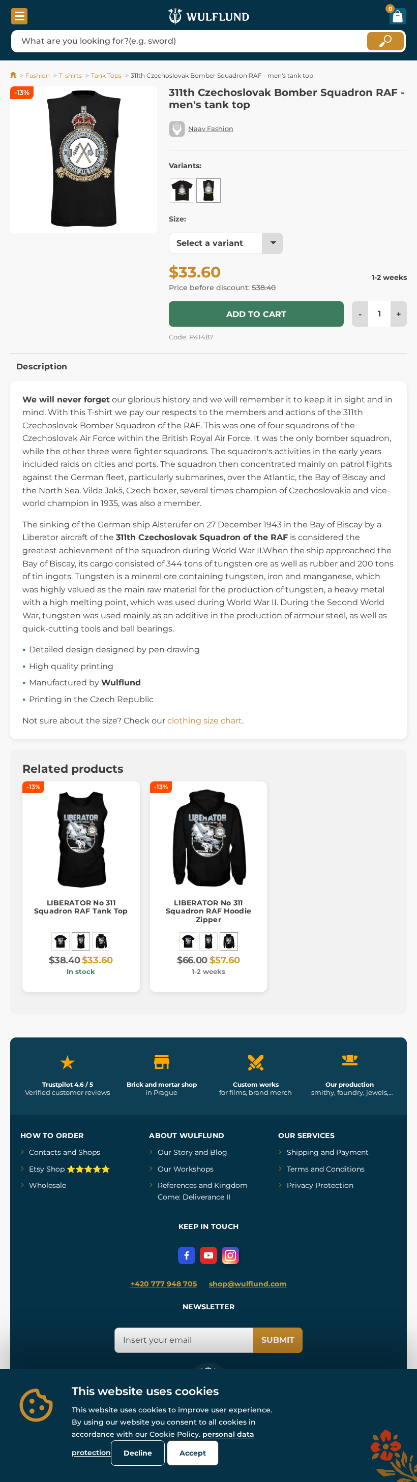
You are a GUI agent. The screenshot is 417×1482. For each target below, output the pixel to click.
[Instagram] (230, 1255)
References (177, 1185)
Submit (277, 1340)
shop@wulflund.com (248, 1283)
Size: (177, 219)
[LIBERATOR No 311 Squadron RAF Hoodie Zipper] (101, 941)
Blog (218, 1152)
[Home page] (14, 75)
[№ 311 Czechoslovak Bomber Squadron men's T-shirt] (182, 190)
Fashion (37, 75)
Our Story (175, 1152)
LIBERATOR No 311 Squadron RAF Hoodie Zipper (208, 911)
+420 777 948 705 (164, 1283)
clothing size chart (204, 721)
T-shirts (70, 75)
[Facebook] (186, 1255)
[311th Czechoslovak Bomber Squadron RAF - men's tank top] (208, 190)
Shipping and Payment (328, 1152)
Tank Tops (106, 75)
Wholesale (47, 1185)
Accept (193, 1453)
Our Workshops (186, 1169)
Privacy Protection (320, 1185)
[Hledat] (385, 41)
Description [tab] (42, 366)
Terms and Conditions (326, 1169)
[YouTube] (208, 1255)
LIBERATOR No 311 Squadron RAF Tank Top (81, 907)
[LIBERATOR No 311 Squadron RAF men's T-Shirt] (60, 941)
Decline (138, 1453)
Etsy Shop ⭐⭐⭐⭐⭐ (69, 1169)
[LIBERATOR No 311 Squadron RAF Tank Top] (81, 941)
